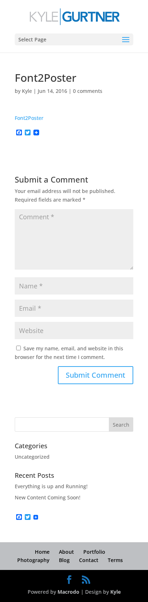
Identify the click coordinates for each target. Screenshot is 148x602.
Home (42, 551)
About (66, 551)
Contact (88, 560)
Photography (33, 560)
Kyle (27, 90)
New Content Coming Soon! (47, 497)
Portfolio (94, 551)
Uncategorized (32, 456)
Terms (115, 560)
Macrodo (68, 591)
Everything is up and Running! (51, 486)
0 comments (87, 90)
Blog (64, 560)
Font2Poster (29, 117)
